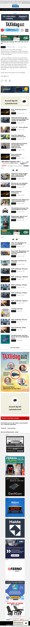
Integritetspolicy (26, 9)
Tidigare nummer (12, 9)
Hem (3, 9)
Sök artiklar (6, 9)
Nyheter (3, 47)
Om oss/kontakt (19, 9)
